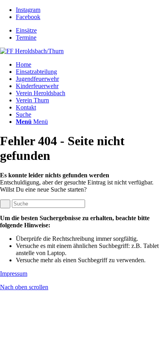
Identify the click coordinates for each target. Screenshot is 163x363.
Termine (26, 37)
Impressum (13, 273)
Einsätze (26, 30)
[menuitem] (89, 30)
